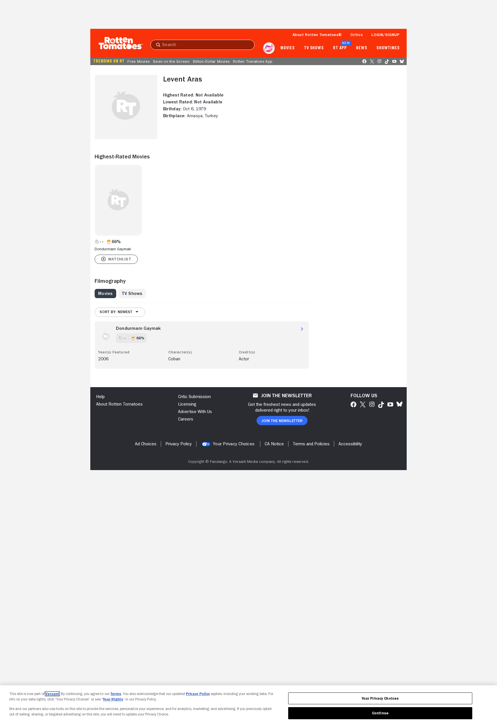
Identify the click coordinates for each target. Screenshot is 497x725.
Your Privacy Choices (234, 444)
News (361, 48)
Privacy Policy (198, 694)
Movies (287, 48)
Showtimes (388, 48)
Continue (380, 713)
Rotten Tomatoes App (252, 61)
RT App (340, 48)
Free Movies (138, 61)
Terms (115, 694)
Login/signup (385, 35)
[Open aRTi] (269, 48)
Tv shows (314, 48)
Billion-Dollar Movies (211, 61)
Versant (52, 694)
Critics (356, 35)
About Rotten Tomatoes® (317, 35)
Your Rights (113, 699)
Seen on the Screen (171, 61)
